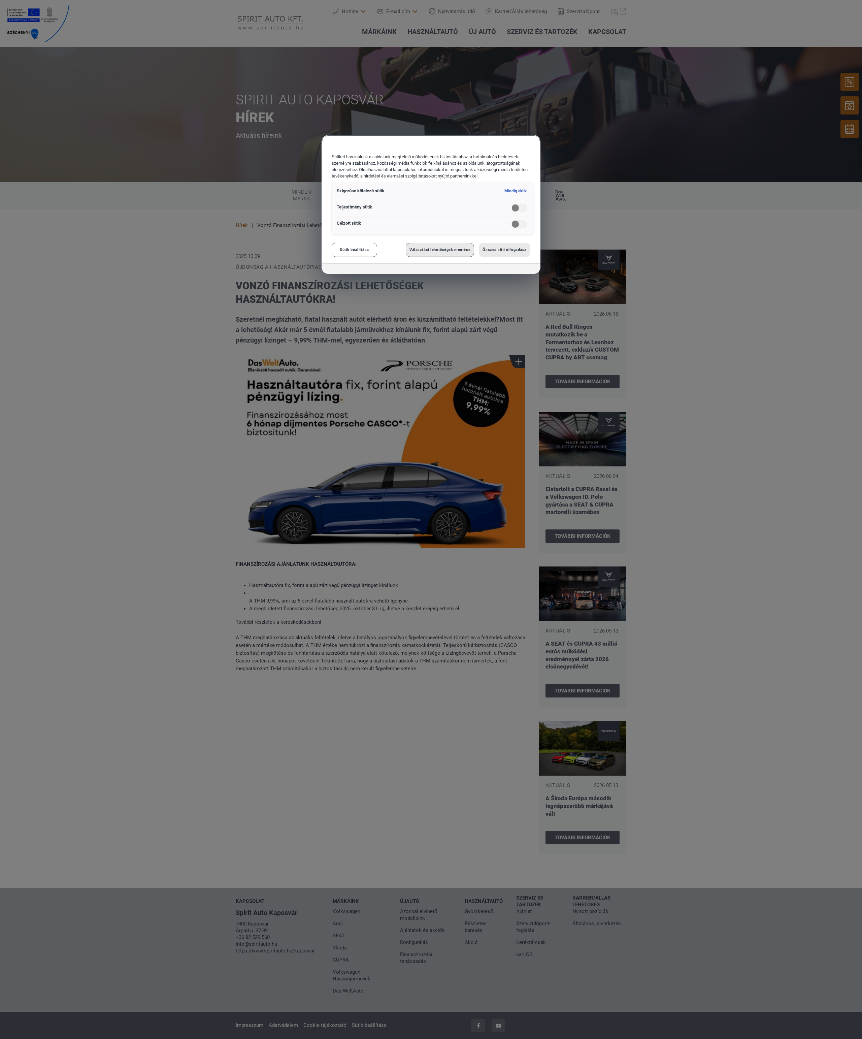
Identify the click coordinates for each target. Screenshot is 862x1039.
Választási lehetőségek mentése (439, 249)
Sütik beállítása (354, 249)
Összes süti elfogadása (505, 249)
